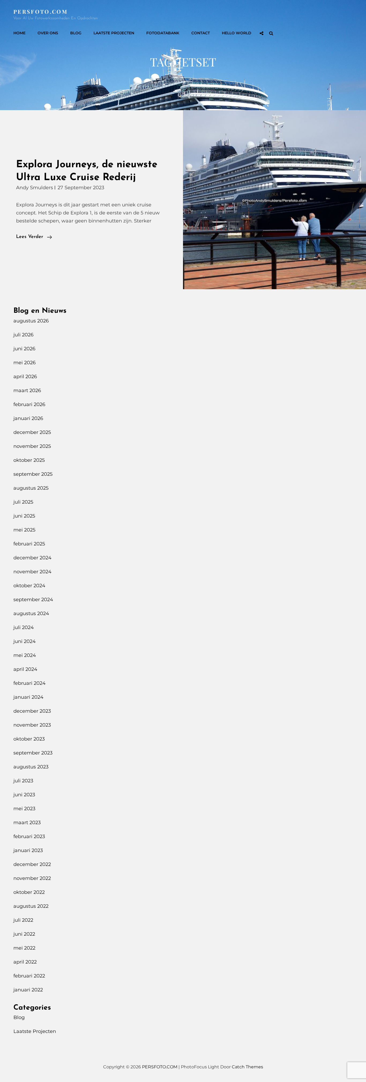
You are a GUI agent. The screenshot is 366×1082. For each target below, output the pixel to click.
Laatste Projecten (114, 33)
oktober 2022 (29, 892)
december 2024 (32, 558)
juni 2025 (24, 516)
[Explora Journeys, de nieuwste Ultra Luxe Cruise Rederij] (274, 199)
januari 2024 (28, 697)
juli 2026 (23, 335)
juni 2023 (24, 795)
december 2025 (32, 432)
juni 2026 (24, 349)
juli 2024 (23, 627)
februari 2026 (29, 404)
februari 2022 (29, 976)
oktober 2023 (29, 739)
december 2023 (32, 711)
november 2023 (32, 725)
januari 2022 (28, 990)
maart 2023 (27, 823)
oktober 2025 (29, 460)
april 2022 (25, 962)
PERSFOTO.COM (40, 11)
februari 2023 (29, 836)
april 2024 (25, 669)
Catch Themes (247, 1066)
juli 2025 (23, 502)
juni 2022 (24, 934)
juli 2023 (23, 781)
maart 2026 (27, 390)
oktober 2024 (29, 586)
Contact (200, 33)
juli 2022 (23, 920)
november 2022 (32, 878)
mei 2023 (24, 809)
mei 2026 (24, 363)
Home (19, 33)
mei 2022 (24, 948)
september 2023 (33, 753)
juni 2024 (24, 641)
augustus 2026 (31, 321)
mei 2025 (24, 530)
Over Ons (48, 33)
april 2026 (25, 377)
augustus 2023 (30, 767)
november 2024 (32, 572)
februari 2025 (29, 544)
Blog (75, 33)
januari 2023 (28, 850)
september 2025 (33, 474)
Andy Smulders (34, 188)
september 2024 (33, 600)
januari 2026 (28, 418)
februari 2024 (29, 683)
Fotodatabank (162, 33)
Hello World (236, 33)
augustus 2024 (31, 613)
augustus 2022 (30, 906)
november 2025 (32, 446)
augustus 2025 (30, 488)
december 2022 (32, 864)
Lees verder (34, 237)
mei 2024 (24, 655)
